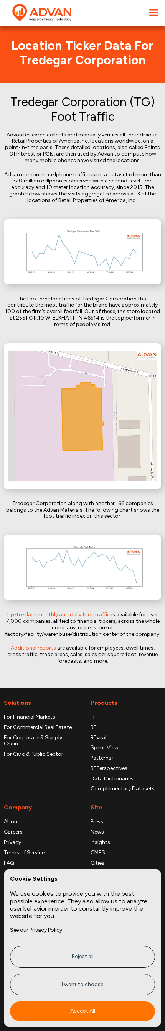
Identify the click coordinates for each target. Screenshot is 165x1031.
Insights (100, 842)
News (97, 832)
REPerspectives (109, 768)
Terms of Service (24, 853)
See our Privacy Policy (36, 930)
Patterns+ (103, 758)
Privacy (12, 842)
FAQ (9, 863)
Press (97, 822)
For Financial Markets (29, 717)
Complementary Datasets (123, 789)
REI (94, 727)
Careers (13, 832)
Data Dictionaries (112, 779)
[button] (153, 13)
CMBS (98, 853)
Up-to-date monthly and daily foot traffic (58, 614)
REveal (98, 738)
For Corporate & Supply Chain (33, 741)
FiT (94, 717)
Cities (97, 863)
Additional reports (33, 648)
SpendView (105, 748)
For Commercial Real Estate (38, 727)
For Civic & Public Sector (33, 754)
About (12, 822)
